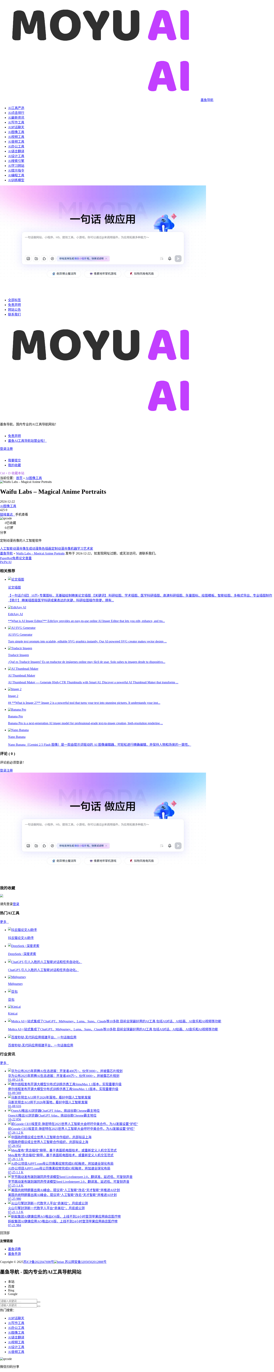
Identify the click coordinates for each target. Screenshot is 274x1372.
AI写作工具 (16, 122)
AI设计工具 (16, 156)
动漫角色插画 (41, 548)
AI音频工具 (16, 141)
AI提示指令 (16, 170)
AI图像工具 (16, 132)
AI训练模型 (16, 180)
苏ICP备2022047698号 (38, 1262)
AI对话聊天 (16, 127)
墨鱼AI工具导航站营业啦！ (27, 440)
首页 (19, 478)
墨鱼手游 (14, 1254)
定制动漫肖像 (61, 548)
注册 (9, 448)
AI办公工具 (16, 146)
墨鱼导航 (6, 553)
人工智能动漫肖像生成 (16, 548)
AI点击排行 (16, 112)
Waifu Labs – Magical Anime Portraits (40, 553)
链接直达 (7, 514)
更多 (4, 922)
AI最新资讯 (16, 117)
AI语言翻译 (16, 151)
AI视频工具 (16, 137)
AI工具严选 (16, 108)
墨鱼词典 (14, 1249)
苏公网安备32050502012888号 (85, 1262)
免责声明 (14, 305)
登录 (3, 448)
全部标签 (14, 300)
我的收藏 (14, 465)
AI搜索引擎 (16, 161)
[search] (38, 1302)
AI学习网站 (16, 165)
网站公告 (14, 309)
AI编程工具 (16, 175)
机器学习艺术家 (82, 548)
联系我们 (14, 314)
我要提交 (14, 460)
